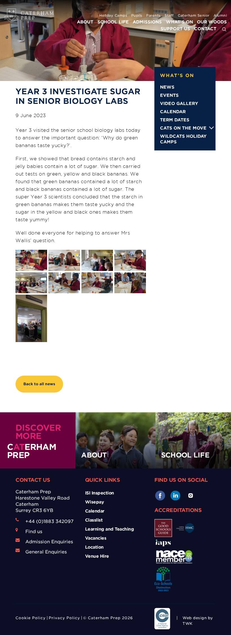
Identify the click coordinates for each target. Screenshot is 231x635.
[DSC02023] (31, 318)
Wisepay (94, 502)
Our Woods (212, 22)
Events (169, 95)
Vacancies (95, 538)
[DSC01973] (31, 260)
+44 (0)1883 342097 (49, 521)
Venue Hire (97, 556)
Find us (33, 531)
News (167, 87)
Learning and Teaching (109, 529)
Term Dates (174, 119)
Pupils (136, 15)
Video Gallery (179, 103)
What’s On (179, 22)
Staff (169, 15)
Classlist (94, 520)
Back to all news (39, 384)
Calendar (173, 111)
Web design (194, 618)
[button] (224, 29)
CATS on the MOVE (183, 128)
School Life (113, 22)
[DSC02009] (64, 283)
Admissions (147, 22)
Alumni (220, 15)
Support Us (175, 28)
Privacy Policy (64, 618)
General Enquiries (46, 552)
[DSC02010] (130, 283)
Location (94, 547)
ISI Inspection (99, 493)
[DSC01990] (130, 260)
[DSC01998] (31, 283)
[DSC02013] (97, 283)
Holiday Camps (113, 15)
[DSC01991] (97, 260)
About (85, 22)
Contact (205, 28)
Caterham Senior (194, 15)
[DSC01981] (64, 260)
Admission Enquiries (49, 541)
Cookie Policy (30, 618)
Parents (153, 15)
